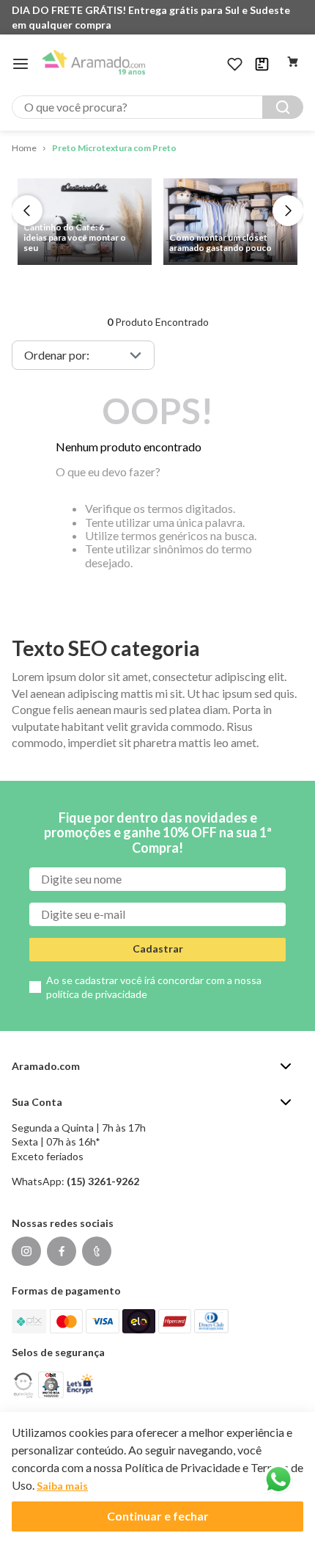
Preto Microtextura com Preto (114, 147)
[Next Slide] (288, 210)
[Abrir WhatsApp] (278, 1479)
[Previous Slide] (27, 210)
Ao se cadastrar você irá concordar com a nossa (154, 987)
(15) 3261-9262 (103, 1181)
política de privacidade (96, 994)
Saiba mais (62, 1485)
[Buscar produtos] (283, 107)
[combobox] (157, 107)
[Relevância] (83, 355)
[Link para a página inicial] (24, 148)
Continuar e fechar (158, 1516)
